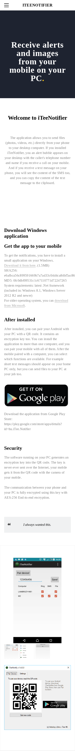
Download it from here (20, 265)
